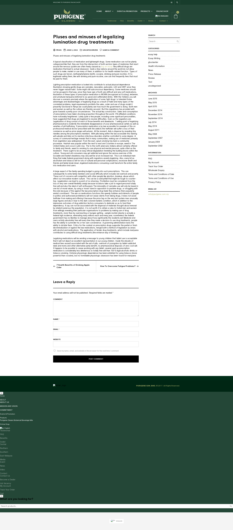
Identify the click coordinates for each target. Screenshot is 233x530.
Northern (4, 448)
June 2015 (152, 99)
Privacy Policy (154, 182)
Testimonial (111, 21)
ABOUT (108, 11)
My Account (153, 162)
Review (151, 78)
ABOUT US (4, 402)
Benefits (130, 21)
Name (56, 319)
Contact (162, 21)
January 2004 (154, 142)
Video (2, 470)
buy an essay (107, 66)
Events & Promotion (127, 11)
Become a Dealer (7, 480)
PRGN (58, 50)
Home (99, 11)
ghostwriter (153, 62)
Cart (2, 493)
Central (3, 444)
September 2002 (155, 146)
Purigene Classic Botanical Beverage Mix (16, 420)
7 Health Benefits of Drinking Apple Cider (73, 266)
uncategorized (90, 50)
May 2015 (152, 102)
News (150, 70)
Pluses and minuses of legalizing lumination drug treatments (88, 39)
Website (57, 339)
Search (231, 506)
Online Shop (162, 11)
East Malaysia (6, 456)
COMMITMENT (6, 410)
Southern (4, 452)
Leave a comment (111, 50)
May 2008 (152, 134)
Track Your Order (155, 166)
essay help (152, 54)
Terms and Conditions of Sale (161, 174)
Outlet (140, 21)
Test (150, 82)
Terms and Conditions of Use (161, 178)
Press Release (154, 74)
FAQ (122, 21)
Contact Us (5, 476)
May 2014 (152, 126)
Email (56, 329)
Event (2, 462)
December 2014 (155, 110)
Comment (58, 299)
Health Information (156, 66)
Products (145, 11)
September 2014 (155, 118)
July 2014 (152, 122)
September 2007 (155, 138)
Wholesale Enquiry (156, 170)
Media (150, 21)
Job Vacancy (5, 483)
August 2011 (153, 130)
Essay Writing (154, 58)
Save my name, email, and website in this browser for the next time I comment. (88, 351)
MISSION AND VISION (9, 406)
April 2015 (152, 106)
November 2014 (155, 114)
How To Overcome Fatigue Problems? (117, 266)
